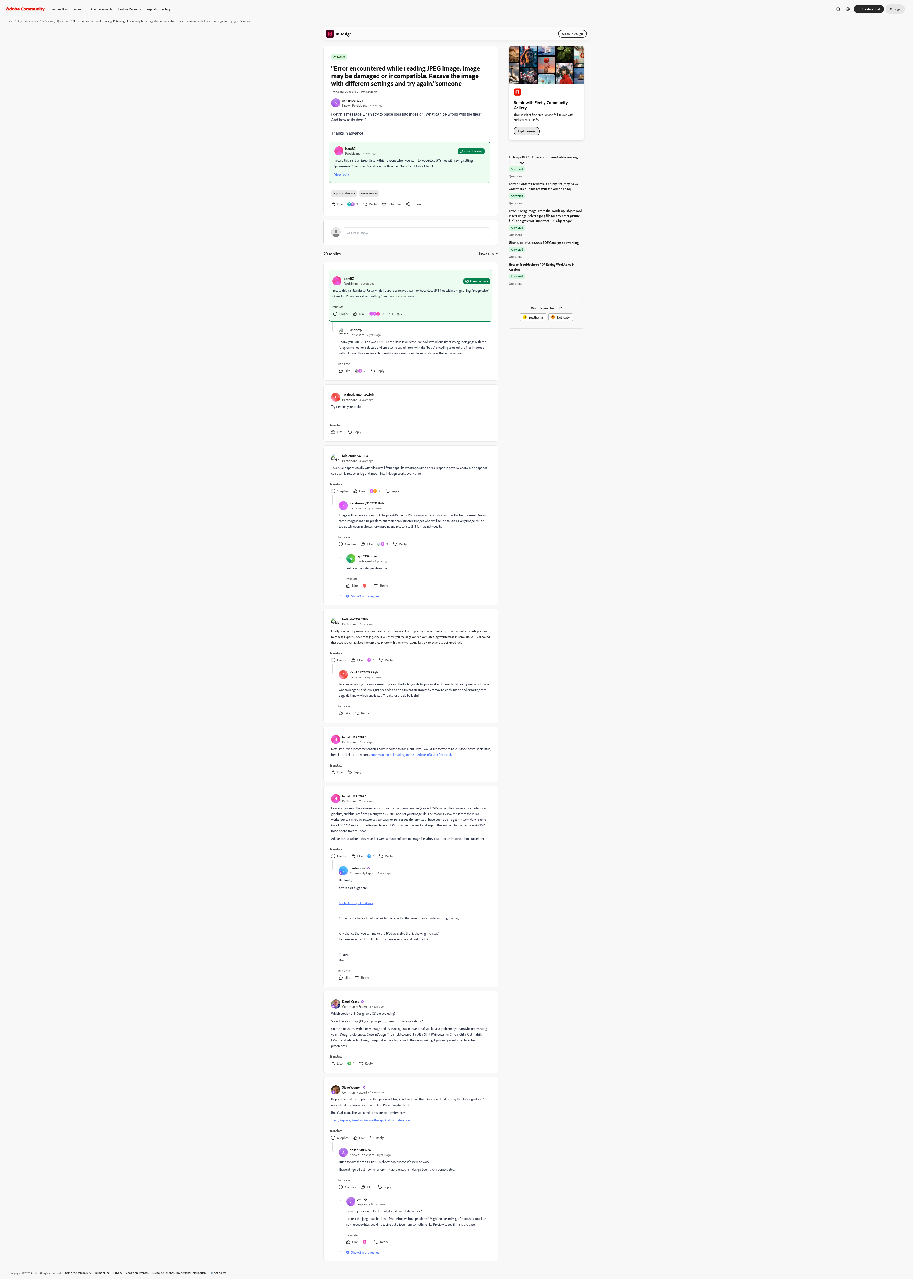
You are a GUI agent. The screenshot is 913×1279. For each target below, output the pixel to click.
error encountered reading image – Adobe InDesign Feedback (411, 755)
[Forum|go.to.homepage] (25, 9)
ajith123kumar (367, 556)
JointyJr (362, 1199)
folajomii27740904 (355, 456)
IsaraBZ (350, 148)
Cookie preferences (137, 1272)
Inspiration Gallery (158, 9)
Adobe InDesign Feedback (356, 903)
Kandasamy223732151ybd (368, 503)
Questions (63, 21)
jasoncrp (356, 330)
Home (9, 21)
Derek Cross (350, 1001)
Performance (369, 193)
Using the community (78, 1272)
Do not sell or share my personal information (179, 1272)
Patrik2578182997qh (364, 672)
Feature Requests (129, 9)
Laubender (357, 868)
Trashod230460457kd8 (358, 395)
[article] (410, 296)
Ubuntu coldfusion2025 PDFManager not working (544, 243)
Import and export (344, 193)
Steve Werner (351, 1087)
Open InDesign (572, 34)
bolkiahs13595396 (355, 619)
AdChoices (220, 1272)
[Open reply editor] (411, 232)
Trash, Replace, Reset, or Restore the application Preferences (370, 1120)
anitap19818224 (352, 100)
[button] (869, 9)
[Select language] (848, 9)
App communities (27, 21)
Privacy (117, 1272)
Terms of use (102, 1272)
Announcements (101, 9)
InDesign (47, 21)
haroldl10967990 (354, 737)
